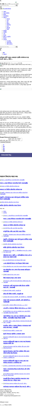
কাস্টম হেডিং (4, 140)
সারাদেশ (5, 54)
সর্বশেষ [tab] (4, 211)
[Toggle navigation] (1, 8)
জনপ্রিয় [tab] (5, 212)
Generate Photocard (5, 142)
